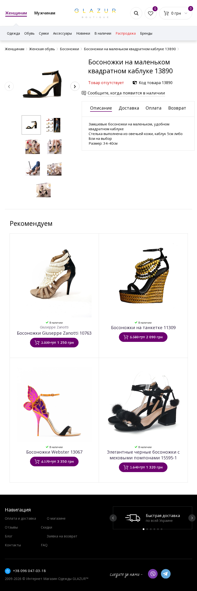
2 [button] (147, 529)
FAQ (44, 545)
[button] (31, 125)
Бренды (146, 33)
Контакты (13, 545)
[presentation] (9, 86)
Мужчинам (44, 13)
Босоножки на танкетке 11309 (143, 327)
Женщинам (16, 13)
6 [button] (161, 529)
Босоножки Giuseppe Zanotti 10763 (54, 333)
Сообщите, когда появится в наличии (126, 93)
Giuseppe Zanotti (54, 327)
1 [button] (143, 529)
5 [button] (158, 529)
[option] (152, 518)
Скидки (46, 527)
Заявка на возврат (62, 536)
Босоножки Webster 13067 (54, 452)
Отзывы (11, 527)
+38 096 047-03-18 (29, 570)
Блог (8, 536)
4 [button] (154, 529)
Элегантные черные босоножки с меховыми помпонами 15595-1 (143, 455)
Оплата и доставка (20, 518)
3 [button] (151, 529)
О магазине (56, 518)
